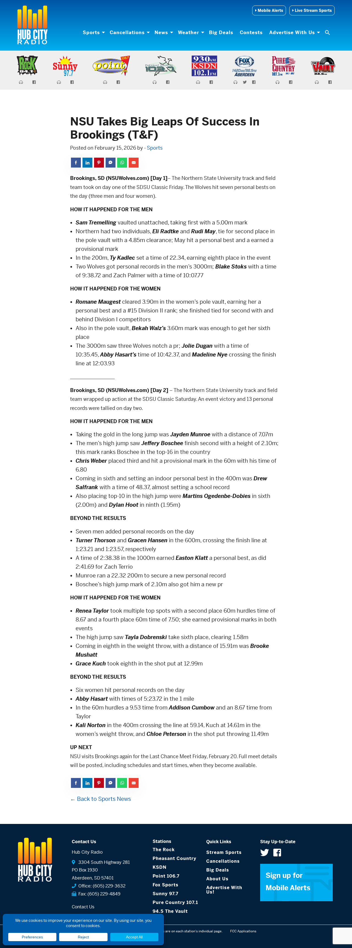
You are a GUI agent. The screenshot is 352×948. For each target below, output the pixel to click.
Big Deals (221, 32)
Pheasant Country (174, 858)
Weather (188, 32)
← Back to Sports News (100, 799)
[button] (328, 32)
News (161, 32)
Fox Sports (165, 885)
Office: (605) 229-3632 (100, 886)
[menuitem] (92, 32)
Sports (91, 32)
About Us (217, 879)
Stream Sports (224, 852)
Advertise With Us (292, 32)
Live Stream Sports (313, 10)
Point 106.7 (166, 876)
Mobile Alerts (270, 10)
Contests (251, 32)
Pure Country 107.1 (175, 902)
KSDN (159, 867)
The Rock (164, 850)
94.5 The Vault (170, 911)
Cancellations (127, 32)
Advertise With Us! (224, 890)
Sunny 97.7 (165, 894)
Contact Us (83, 907)
